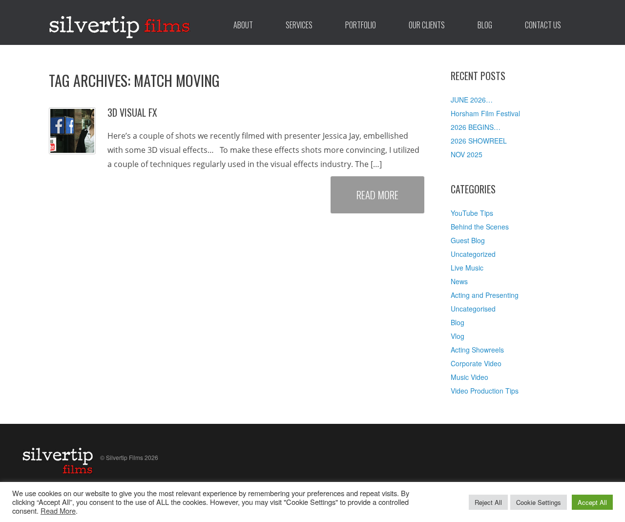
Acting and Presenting (485, 295)
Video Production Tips (485, 391)
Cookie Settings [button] (538, 502)
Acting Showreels (477, 350)
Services (299, 25)
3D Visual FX (132, 112)
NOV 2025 (466, 154)
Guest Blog (468, 240)
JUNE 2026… (472, 99)
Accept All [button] (592, 502)
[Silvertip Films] (119, 22)
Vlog (457, 336)
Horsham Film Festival (485, 113)
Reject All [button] (488, 502)
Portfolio (360, 25)
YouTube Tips (472, 213)
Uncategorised (473, 308)
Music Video (469, 377)
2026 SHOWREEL (479, 141)
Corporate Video (476, 363)
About (243, 25)
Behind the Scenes (480, 226)
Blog (485, 25)
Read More (377, 194)
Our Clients (427, 25)
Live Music (467, 267)
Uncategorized (473, 254)
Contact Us (543, 25)
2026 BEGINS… (475, 127)
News (459, 281)
